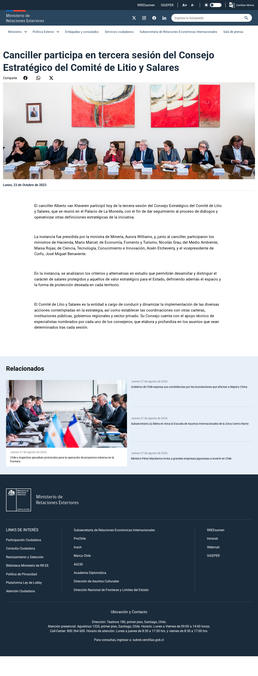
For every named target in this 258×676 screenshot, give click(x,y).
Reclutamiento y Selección (25, 557)
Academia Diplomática (90, 572)
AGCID (78, 564)
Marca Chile (82, 555)
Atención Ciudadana (20, 591)
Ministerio (15, 32)
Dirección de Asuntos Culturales (96, 581)
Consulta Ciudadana (20, 548)
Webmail (213, 547)
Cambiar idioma (245, 5)
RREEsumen (146, 5)
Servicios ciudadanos (119, 32)
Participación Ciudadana (23, 540)
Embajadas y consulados (82, 32)
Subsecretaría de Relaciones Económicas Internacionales (178, 32)
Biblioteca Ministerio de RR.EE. (27, 565)
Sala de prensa (233, 32)
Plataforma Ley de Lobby (24, 582)
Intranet (212, 538)
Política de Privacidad (21, 574)
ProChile (80, 538)
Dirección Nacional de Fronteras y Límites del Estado (111, 590)
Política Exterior (43, 32)
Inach (78, 547)
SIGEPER (167, 5)
